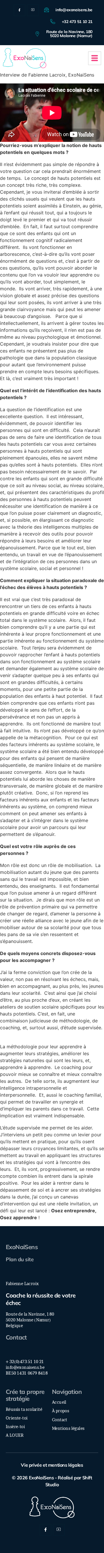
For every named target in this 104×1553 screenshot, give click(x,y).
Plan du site (20, 1259)
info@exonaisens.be (25, 1367)
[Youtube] (33, 10)
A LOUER (15, 1435)
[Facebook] (19, 10)
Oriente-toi (16, 1418)
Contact (16, 1337)
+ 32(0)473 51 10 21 (25, 1361)
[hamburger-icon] (94, 58)
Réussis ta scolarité (24, 1409)
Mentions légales (68, 1428)
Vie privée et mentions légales (52, 1465)
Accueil (59, 1402)
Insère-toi (15, 1426)
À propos (60, 1410)
